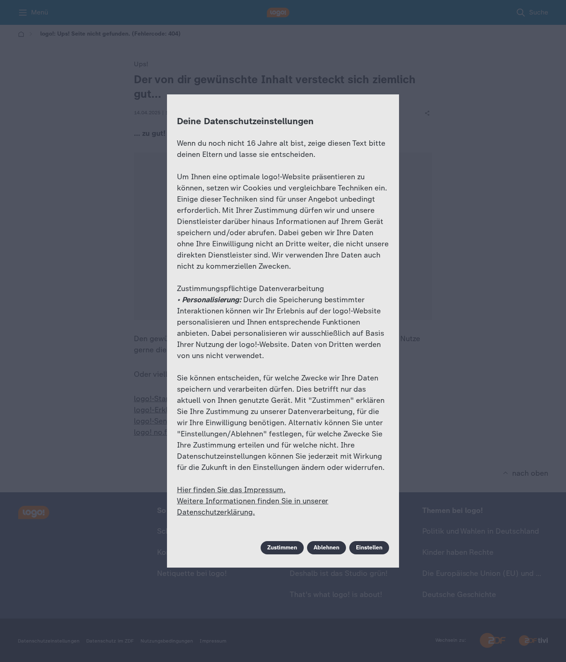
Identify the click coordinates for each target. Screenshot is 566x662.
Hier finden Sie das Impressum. (231, 489)
